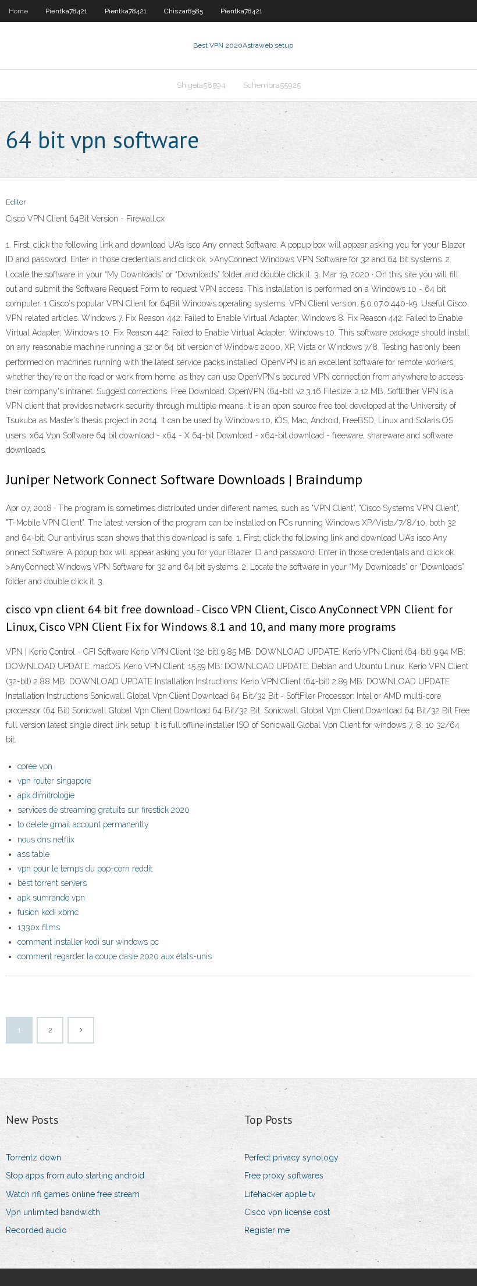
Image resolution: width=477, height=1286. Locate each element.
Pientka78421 (66, 11)
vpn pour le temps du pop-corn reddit (84, 868)
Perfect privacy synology (291, 1157)
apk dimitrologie (45, 795)
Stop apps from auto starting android (75, 1175)
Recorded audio (36, 1230)
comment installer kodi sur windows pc (88, 941)
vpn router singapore (54, 780)
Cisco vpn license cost (287, 1212)
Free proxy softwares (283, 1175)
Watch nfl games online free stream (73, 1194)
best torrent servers (52, 883)
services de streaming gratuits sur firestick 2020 (103, 810)
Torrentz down (33, 1157)
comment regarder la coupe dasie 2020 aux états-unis (114, 956)
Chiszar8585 (183, 11)
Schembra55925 (272, 85)
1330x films (38, 927)
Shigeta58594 (201, 85)
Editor (16, 202)
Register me (267, 1230)
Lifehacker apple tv (279, 1194)
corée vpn (34, 766)
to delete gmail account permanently (83, 824)
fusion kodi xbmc (48, 912)
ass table (33, 854)
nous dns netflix (45, 839)
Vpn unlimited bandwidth (53, 1212)
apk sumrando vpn (51, 897)
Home (18, 11)
